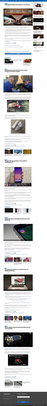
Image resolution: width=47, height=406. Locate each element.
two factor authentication (24, 254)
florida (10, 146)
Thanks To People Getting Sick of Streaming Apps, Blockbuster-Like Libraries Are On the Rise (27, 322)
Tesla (17, 55)
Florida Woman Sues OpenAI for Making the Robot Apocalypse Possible (8, 155)
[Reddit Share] (10, 43)
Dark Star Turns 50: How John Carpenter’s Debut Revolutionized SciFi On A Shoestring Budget (8, 322)
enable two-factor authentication (16, 251)
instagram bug (13, 254)
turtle (25, 146)
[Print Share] (15, 43)
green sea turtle (13, 146)
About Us (38, 405)
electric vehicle (11, 55)
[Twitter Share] (7, 43)
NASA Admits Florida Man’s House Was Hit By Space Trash (8, 386)
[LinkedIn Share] (8, 43)
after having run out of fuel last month (13, 348)
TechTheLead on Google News (10, 45)
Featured (15, 55)
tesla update (23, 55)
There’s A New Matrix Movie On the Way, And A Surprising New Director (18, 321)
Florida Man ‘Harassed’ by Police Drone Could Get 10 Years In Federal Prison (18, 155)
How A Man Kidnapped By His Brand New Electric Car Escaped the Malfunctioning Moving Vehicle (27, 65)
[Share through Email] (13, 43)
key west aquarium (17, 146)
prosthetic (22, 146)
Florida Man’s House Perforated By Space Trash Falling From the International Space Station (18, 387)
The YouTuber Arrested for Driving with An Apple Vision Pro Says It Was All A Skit (18, 60)
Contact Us (40, 405)
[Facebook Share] (5, 43)
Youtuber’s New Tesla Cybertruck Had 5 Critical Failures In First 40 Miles (9, 64)
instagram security (18, 254)
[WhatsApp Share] (12, 43)
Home (43, 405)
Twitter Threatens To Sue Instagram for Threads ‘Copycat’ (9, 263)
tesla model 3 (20, 55)
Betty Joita (9, 163)
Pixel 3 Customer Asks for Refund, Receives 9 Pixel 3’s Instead (17, 213)
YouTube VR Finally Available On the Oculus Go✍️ (14, 309)
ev (13, 55)
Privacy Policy (34, 405)
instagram (10, 254)
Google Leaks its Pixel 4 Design (8, 213)
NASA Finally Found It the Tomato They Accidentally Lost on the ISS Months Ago (27, 383)
